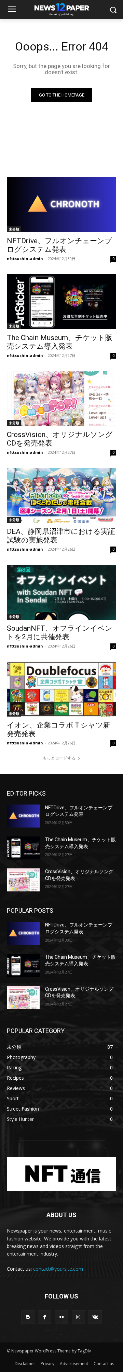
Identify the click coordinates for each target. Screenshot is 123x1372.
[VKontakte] (95, 1317)
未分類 (14, 229)
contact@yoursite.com (58, 1269)
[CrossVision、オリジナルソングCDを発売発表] (61, 398)
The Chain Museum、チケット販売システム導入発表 (59, 342)
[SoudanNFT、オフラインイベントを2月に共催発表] (61, 592)
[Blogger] (28, 1317)
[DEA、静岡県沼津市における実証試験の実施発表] (61, 495)
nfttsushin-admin (25, 258)
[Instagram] (78, 1317)
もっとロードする (59, 758)
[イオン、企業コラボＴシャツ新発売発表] (61, 689)
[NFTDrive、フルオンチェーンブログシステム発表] (61, 204)
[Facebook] (44, 1317)
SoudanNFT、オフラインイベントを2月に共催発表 (59, 632)
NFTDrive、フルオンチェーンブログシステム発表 (59, 245)
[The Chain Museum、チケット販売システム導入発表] (61, 301)
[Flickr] (61, 1317)
